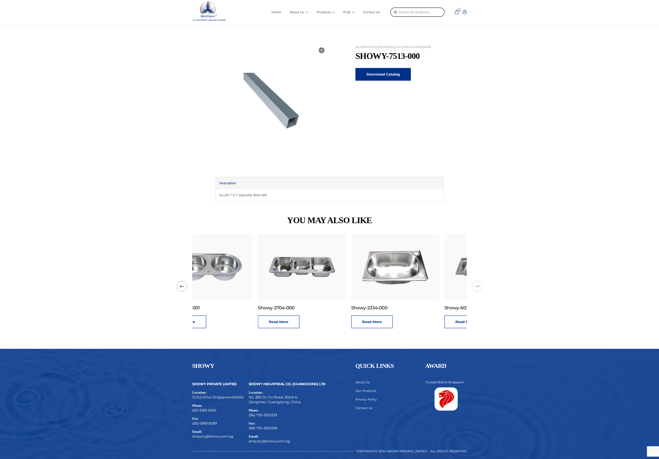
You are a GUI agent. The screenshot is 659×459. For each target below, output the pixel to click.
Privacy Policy (366, 399)
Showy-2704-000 (210, 308)
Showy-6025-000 (397, 308)
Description (227, 183)
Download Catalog (383, 74)
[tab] (227, 183)
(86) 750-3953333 (263, 415)
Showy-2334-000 (303, 308)
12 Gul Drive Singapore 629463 (218, 397)
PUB (346, 12)
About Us (362, 382)
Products (324, 12)
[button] (182, 286)
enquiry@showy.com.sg (212, 436)
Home (276, 12)
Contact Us (371, 12)
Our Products (365, 391)
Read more (213, 322)
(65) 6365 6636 (204, 410)
